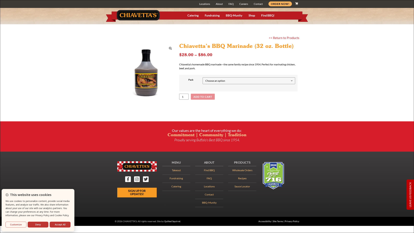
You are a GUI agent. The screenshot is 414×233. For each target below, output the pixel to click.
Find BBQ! (267, 15)
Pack (190, 80)
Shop (252, 15)
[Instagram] (137, 179)
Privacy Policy (292, 221)
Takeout (176, 170)
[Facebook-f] (128, 179)
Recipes (242, 178)
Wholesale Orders (242, 170)
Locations (204, 3)
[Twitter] (146, 179)
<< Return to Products (284, 38)
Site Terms (278, 221)
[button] (170, 48)
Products (242, 162)
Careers (243, 3)
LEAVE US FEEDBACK (410, 194)
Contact (258, 3)
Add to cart (202, 96)
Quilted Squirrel (172, 221)
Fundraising (212, 15)
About (219, 3)
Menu (176, 162)
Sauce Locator (242, 186)
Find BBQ (209, 170)
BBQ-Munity (234, 15)
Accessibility (264, 221)
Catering (193, 15)
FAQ (231, 3)
